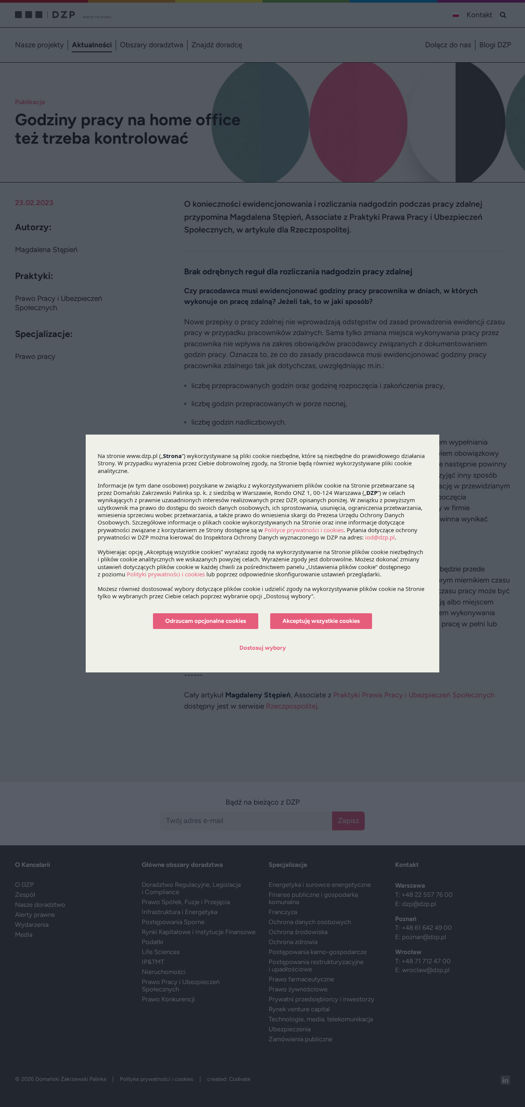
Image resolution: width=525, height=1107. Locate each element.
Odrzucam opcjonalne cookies (205, 620)
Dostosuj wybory (262, 647)
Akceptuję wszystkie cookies (321, 620)
